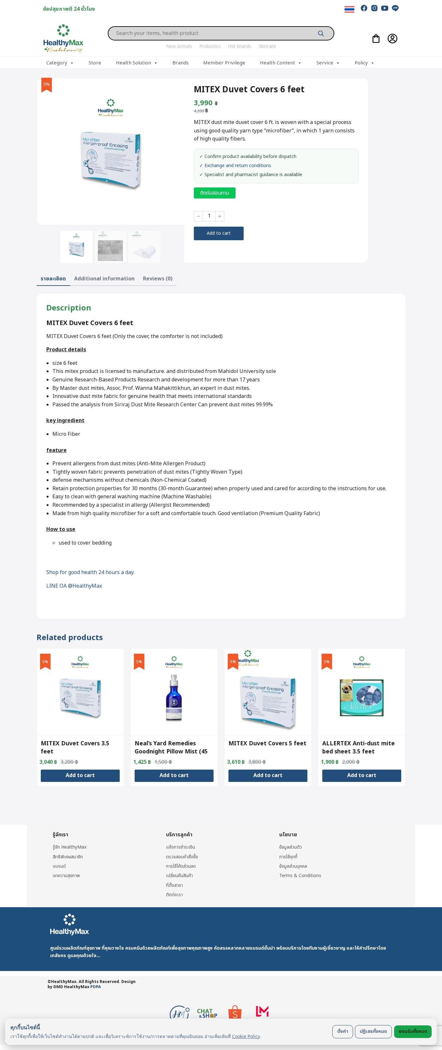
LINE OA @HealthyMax (74, 586)
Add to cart (219, 233)
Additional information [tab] (104, 279)
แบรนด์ (59, 866)
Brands (180, 63)
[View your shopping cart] (376, 38)
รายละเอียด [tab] (53, 279)
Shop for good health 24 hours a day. (90, 572)
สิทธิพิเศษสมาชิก (68, 856)
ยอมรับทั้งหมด (413, 1031)
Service (324, 63)
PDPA (95, 987)
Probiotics (210, 46)
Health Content (277, 63)
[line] (395, 8)
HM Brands (239, 46)
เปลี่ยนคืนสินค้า (179, 875)
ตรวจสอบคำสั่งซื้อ (182, 856)
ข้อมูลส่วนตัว (290, 847)
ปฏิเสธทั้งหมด (373, 1031)
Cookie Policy (246, 1036)
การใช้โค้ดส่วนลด (181, 866)
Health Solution (133, 63)
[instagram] (374, 8)
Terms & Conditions (300, 875)
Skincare (267, 46)
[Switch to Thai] (349, 10)
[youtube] (385, 8)
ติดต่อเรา (174, 894)
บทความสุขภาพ (66, 875)
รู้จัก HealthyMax (69, 847)
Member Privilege (224, 63)
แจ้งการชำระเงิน (180, 847)
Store (95, 63)
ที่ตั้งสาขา (174, 885)
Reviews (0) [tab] (157, 279)
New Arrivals (179, 46)
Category (56, 63)
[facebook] (364, 8)
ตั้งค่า (342, 1031)
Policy (361, 63)
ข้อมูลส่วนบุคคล (293, 866)
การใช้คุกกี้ (288, 856)
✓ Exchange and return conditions (235, 166)
